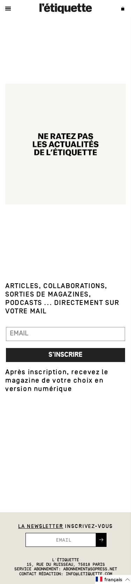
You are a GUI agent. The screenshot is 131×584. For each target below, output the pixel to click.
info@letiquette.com (89, 574)
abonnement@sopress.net (90, 569)
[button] (113, 579)
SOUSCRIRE (101, 540)
